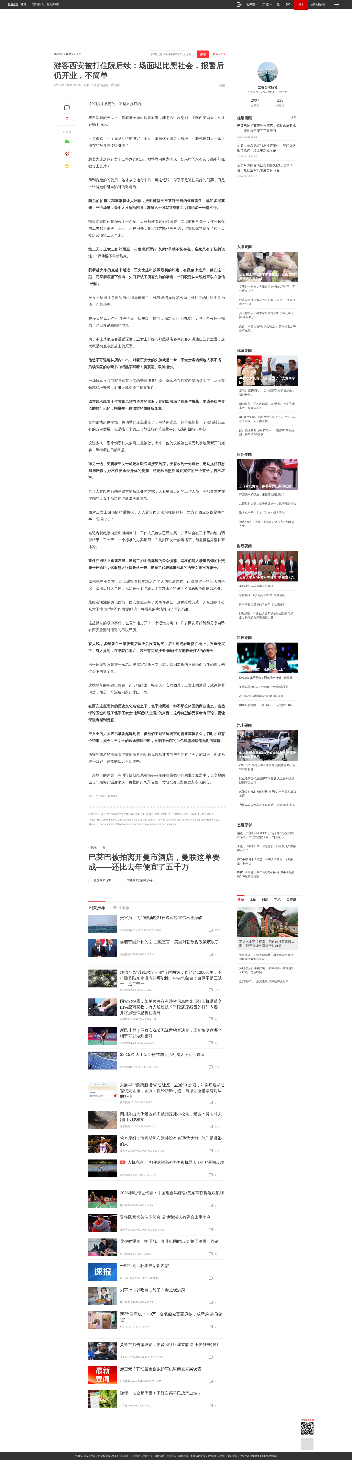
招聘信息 (159, 1456)
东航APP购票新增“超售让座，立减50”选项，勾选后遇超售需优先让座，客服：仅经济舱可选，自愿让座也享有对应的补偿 (172, 1091)
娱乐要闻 (244, 454)
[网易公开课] (252, 4)
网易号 (70, 54)
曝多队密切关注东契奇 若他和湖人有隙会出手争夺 (165, 1217)
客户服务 (171, 1456)
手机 (277, 900)
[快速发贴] (67, 107)
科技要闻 (244, 638)
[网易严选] (266, 4)
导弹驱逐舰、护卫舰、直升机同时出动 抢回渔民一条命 (169, 1241)
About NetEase (119, 1456)
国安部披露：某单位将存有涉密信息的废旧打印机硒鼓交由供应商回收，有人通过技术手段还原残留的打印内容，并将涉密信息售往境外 (171, 1007)
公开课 (291, 900)
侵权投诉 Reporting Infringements (258, 1456)
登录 (301, 4)
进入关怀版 (53, 4)
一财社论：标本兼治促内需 (144, 1265)
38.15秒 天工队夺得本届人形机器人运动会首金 (162, 1054)
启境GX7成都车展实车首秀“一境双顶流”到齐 (267, 804)
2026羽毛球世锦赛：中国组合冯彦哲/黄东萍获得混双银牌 (172, 1193)
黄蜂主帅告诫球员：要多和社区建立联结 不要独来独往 (169, 1344)
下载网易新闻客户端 (140, 880)
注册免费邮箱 (317, 4)
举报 (222, 85)
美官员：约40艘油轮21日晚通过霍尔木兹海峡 (161, 917)
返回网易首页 (102, 880)
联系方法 (147, 1456)
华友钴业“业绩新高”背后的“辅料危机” (262, 595)
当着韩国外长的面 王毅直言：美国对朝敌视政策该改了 (169, 942)
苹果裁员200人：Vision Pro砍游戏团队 (263, 686)
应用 (23, 4)
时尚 (265, 900)
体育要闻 (244, 351)
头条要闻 (244, 247)
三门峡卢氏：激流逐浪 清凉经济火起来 (263, 981)
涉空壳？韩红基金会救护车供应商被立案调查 (160, 1369)
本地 (253, 900)
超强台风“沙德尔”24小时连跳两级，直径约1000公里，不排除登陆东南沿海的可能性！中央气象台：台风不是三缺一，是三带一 (171, 978)
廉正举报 (232, 1456)
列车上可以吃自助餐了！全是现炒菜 (152, 1290)
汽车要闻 (244, 725)
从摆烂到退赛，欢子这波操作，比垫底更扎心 (267, 503)
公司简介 (135, 1456)
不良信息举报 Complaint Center (207, 1456)
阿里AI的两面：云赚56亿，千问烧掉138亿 (266, 705)
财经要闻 (244, 546)
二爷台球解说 (99, 85)
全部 (293, 117)
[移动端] (239, 4)
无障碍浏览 (38, 4)
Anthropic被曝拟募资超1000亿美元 (261, 696)
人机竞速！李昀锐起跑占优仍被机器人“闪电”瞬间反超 (176, 1162)
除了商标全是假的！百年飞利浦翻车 (262, 604)
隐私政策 (183, 1456)
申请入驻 (218, 54)
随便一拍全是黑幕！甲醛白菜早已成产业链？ (160, 1393)
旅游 (241, 900)
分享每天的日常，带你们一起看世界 (267, 91)
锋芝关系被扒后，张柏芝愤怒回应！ (262, 494)
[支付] (279, 4)
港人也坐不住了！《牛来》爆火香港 (262, 512)
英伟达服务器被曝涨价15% (256, 586)
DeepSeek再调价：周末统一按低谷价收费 (266, 677)
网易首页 (13, 4)
